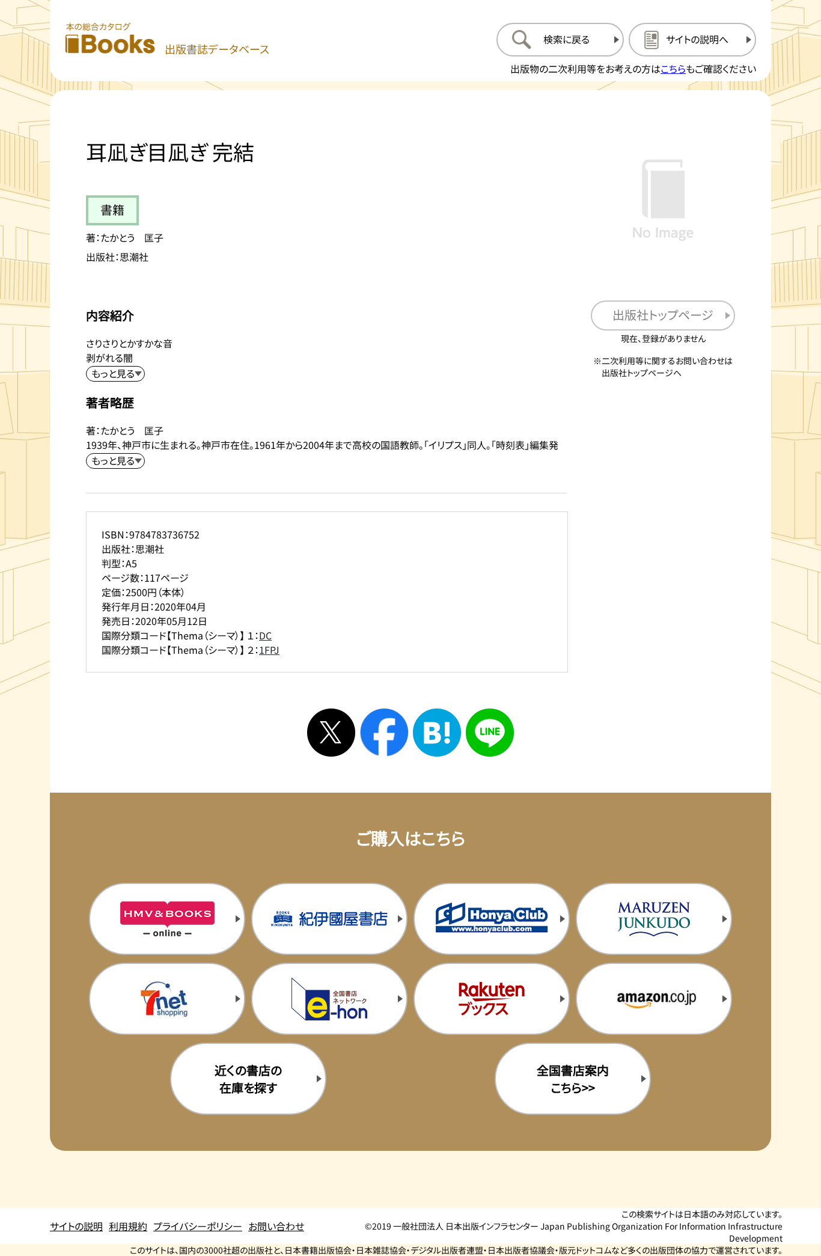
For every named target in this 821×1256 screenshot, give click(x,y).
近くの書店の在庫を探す (248, 1078)
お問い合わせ (276, 1226)
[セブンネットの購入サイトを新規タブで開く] (167, 999)
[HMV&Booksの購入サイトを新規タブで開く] (167, 919)
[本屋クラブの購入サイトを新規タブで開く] (492, 919)
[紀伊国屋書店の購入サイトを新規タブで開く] (329, 919)
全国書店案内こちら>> (573, 1078)
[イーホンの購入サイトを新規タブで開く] (329, 999)
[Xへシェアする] (331, 733)
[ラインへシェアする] (490, 733)
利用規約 (128, 1226)
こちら (673, 68)
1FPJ (269, 649)
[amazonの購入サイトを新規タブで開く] (654, 999)
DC (265, 635)
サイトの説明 (76, 1226)
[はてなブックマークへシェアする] (437, 733)
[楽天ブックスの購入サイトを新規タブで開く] (492, 999)
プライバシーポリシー (197, 1226)
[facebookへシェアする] (384, 733)
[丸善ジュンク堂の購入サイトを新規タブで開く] (654, 919)
